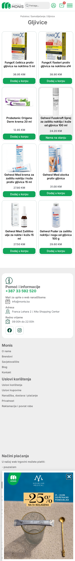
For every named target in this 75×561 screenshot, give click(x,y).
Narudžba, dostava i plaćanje (20, 395)
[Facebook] (9, 330)
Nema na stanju (56, 137)
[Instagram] (19, 330)
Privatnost (8, 400)
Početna (24, 16)
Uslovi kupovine (11, 390)
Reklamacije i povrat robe (17, 406)
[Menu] (70, 5)
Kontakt (6, 372)
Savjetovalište (10, 361)
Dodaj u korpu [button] (19, 81)
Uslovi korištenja (12, 384)
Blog (4, 367)
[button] (69, 476)
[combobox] (37, 5)
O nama (6, 351)
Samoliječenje (38, 16)
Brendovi (7, 356)
